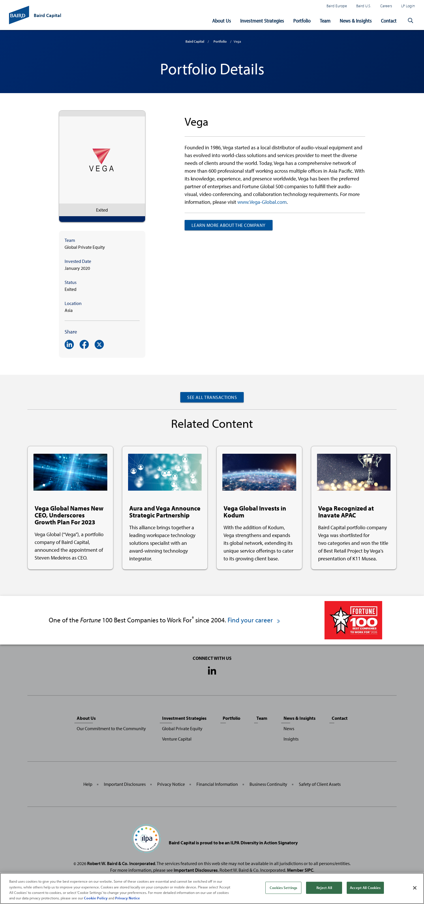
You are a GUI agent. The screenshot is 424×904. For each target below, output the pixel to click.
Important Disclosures (125, 784)
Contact (389, 20)
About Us (221, 20)
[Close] (414, 888)
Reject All (324, 887)
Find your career (251, 620)
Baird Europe (337, 5)
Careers (386, 5)
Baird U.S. (363, 5)
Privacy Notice (171, 784)
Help (87, 784)
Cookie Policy (96, 898)
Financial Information (217, 784)
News (289, 728)
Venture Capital (177, 739)
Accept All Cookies (365, 887)
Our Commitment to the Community (111, 728)
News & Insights (356, 20)
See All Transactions (212, 397)
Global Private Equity (182, 728)
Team (325, 20)
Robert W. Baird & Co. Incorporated (121, 863)
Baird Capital (194, 41)
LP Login (408, 5)
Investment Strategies (262, 20)
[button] (410, 21)
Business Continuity (268, 784)
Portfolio (302, 20)
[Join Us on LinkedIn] (212, 671)
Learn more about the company (229, 225)
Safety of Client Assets (320, 784)
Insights (291, 739)
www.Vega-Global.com (262, 202)
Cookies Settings (283, 887)
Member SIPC (300, 870)
